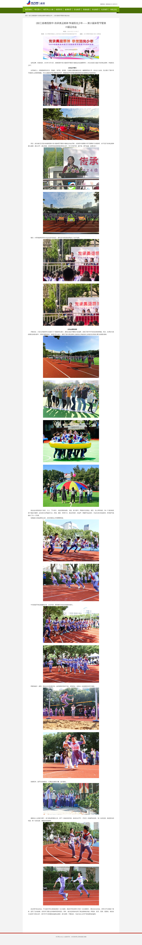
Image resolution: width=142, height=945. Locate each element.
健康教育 (68, 9)
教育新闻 (28, 9)
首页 (26, 15)
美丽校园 (86, 9)
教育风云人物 (48, 9)
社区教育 (104, 9)
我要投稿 (102, 4)
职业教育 (95, 9)
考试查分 (37, 9)
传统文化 (113, 9)
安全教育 (77, 9)
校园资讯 (59, 9)
